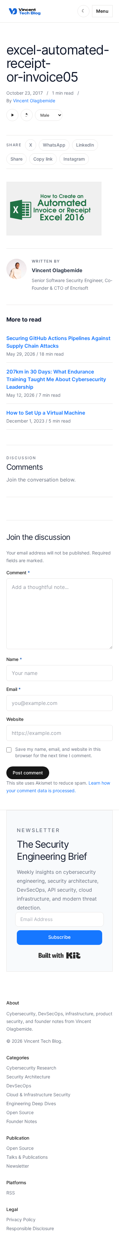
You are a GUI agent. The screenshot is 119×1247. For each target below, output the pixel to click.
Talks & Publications (27, 1157)
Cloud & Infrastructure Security (38, 1094)
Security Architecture (28, 1076)
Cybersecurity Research (31, 1067)
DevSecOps (18, 1085)
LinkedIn (85, 145)
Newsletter (17, 1166)
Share (16, 159)
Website (14, 719)
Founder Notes (21, 1121)
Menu (102, 11)
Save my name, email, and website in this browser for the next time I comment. (58, 752)
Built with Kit (59, 955)
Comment (18, 572)
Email (13, 689)
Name (14, 659)
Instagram (74, 159)
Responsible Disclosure (30, 1228)
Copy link (43, 159)
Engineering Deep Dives (31, 1103)
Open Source (20, 1112)
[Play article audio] (12, 115)
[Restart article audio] (27, 115)
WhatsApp (54, 145)
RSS (10, 1192)
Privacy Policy (21, 1219)
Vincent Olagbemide (34, 100)
